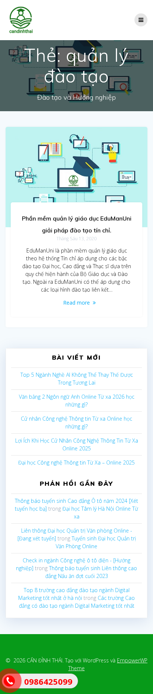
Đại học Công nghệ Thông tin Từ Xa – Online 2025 (76, 462)
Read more (76, 302)
